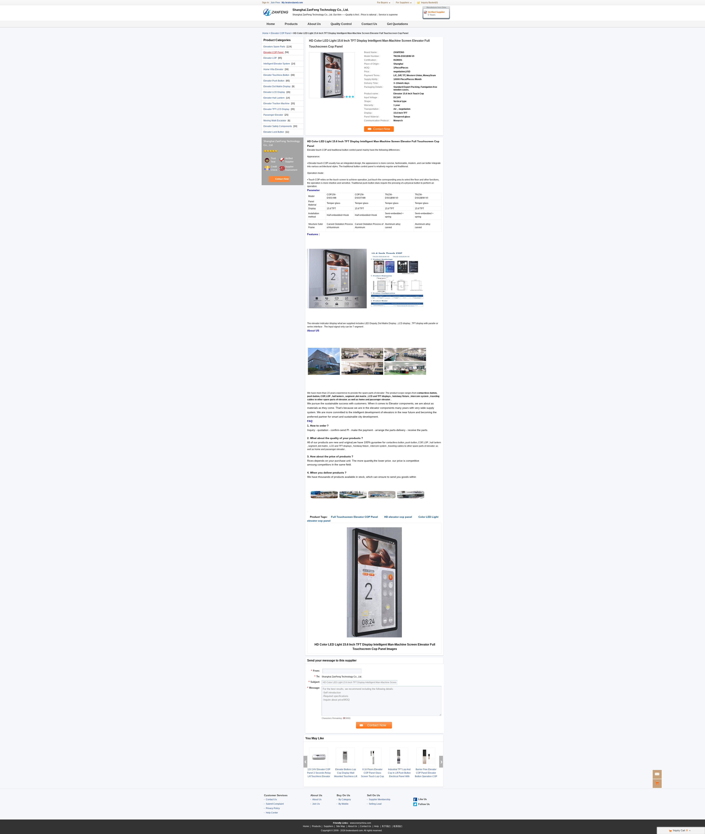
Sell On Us (373, 795)
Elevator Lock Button (274, 132)
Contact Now (282, 179)
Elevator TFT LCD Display (276, 109)
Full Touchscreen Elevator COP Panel (354, 516)
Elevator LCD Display (274, 92)
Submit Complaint (275, 804)
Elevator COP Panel (281, 33)
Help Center (272, 812)
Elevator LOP (270, 58)
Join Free (275, 2)
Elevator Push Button (274, 80)
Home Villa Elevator (273, 69)
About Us (314, 24)
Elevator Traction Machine (276, 103)
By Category (345, 799)
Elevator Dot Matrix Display (277, 86)
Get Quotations (397, 24)
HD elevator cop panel (398, 516)
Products (291, 24)
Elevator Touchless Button (276, 75)
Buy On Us (343, 795)
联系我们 (397, 826)
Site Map (340, 826)
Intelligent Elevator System (276, 63)
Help (376, 826)
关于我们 (386, 826)
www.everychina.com (360, 823)
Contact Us (369, 24)
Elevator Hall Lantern (274, 98)
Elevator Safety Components (277, 126)
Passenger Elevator (273, 115)
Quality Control (341, 24)
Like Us (422, 799)
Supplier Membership (379, 799)
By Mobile (343, 804)
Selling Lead (375, 804)
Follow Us (424, 804)
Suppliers (328, 826)
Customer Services (276, 795)
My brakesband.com (292, 2)
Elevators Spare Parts (274, 46)
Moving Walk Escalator (275, 120)
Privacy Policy (273, 808)
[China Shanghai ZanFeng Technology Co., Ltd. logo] (275, 18)
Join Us (316, 804)
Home (271, 24)
